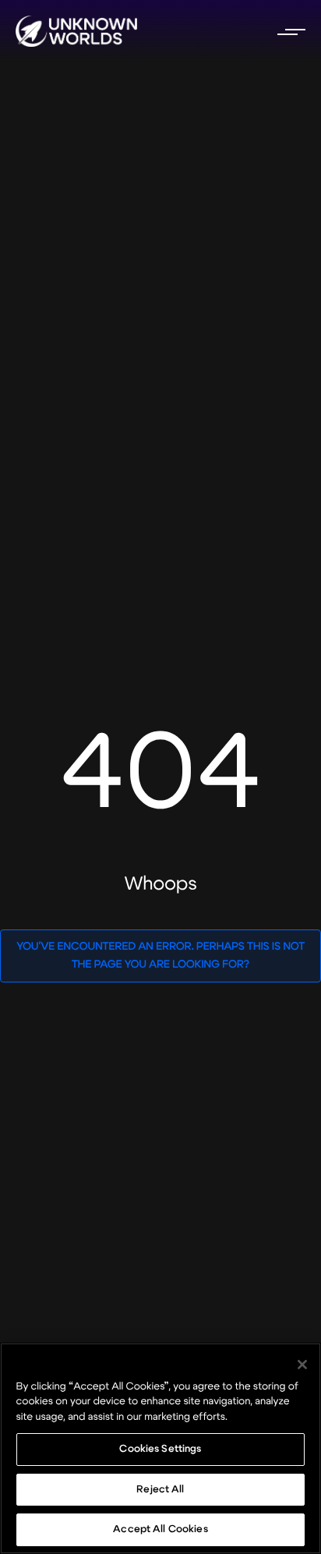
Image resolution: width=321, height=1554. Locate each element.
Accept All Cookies (160, 1529)
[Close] (302, 1364)
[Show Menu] (289, 31)
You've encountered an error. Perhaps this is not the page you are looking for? (160, 956)
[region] (160, 1448)
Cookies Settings (160, 1448)
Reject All (160, 1489)
